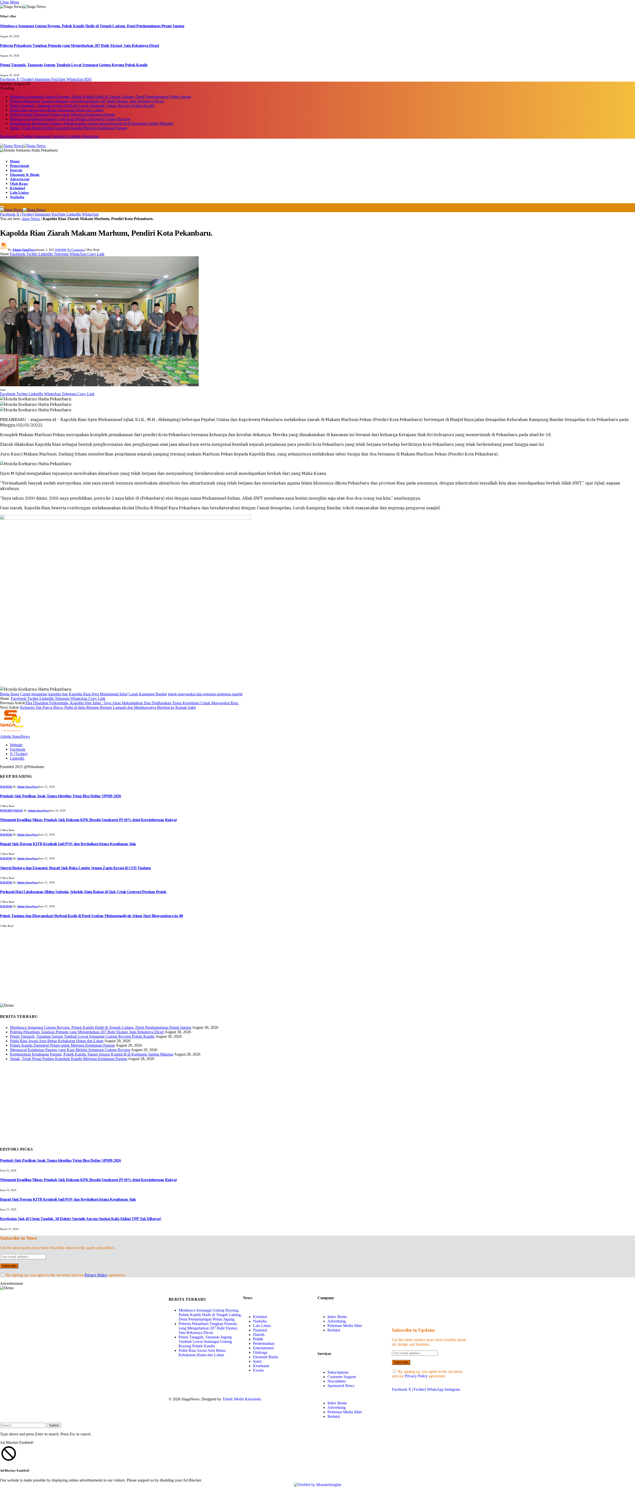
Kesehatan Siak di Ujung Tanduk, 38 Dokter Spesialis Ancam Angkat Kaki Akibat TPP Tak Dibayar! (80, 1219)
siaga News (31, 219)
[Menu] (2, 206)
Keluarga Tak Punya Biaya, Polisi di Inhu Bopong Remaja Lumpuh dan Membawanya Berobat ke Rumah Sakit (108, 707)
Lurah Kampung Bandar (147, 694)
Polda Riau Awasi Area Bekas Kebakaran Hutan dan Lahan (56, 110)
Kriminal (17, 188)
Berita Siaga (9, 694)
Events (60, 249)
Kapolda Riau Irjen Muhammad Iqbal (98, 694)
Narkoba (17, 197)
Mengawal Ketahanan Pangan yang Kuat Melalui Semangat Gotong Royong (70, 119)
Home (15, 161)
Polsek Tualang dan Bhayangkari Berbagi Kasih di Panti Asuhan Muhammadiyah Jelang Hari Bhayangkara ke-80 (91, 916)
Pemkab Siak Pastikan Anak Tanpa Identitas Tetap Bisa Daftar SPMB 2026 (60, 796)
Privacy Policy (96, 1275)
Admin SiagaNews (24, 250)
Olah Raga (19, 184)
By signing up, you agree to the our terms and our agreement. (65, 1275)
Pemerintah (19, 166)
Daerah (16, 170)
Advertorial (19, 179)
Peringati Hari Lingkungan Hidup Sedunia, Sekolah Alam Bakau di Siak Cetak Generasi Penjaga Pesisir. (83, 892)
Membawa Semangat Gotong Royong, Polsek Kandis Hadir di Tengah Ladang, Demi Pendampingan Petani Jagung (92, 26)
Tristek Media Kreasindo (241, 1399)
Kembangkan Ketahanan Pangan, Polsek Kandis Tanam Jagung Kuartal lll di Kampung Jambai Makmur (91, 123)
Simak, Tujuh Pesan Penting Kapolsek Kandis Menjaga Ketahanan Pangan (68, 128)
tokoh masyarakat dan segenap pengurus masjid (205, 694)
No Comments (75, 250)
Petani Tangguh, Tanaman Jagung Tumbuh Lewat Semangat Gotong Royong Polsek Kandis (74, 65)
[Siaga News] (23, 146)
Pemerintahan (11, 810)
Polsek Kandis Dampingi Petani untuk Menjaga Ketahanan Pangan (62, 114)
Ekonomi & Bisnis (24, 175)
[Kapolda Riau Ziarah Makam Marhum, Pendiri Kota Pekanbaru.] (99, 385)
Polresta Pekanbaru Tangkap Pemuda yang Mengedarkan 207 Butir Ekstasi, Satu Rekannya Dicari (79, 45)
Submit (54, 1425)
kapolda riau (58, 694)
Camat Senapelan (33, 694)
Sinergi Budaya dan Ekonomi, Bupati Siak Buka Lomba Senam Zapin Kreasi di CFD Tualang (75, 868)
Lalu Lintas (19, 192)
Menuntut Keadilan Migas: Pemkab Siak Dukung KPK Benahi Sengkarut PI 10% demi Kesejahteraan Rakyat (88, 820)
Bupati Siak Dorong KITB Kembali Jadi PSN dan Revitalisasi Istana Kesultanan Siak (68, 844)
